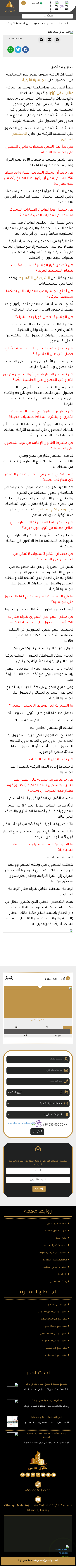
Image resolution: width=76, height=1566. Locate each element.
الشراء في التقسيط (34, 278)
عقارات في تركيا (61, 93)
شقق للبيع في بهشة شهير (54, 1334)
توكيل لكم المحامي (52, 510)
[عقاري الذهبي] (38, 1001)
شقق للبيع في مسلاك (56, 1355)
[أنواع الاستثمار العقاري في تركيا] (12, 1422)
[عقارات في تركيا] (53, 1475)
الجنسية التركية (34, 80)
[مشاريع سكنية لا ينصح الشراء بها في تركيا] (12, 1389)
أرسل (36, 1132)
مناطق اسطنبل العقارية (55, 1260)
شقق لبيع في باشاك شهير (54, 1319)
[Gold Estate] (9, 5)
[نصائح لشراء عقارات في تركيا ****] (12, 1405)
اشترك (37, 1189)
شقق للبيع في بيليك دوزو (55, 1341)
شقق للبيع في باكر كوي (56, 1326)
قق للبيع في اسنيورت (57, 1305)
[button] (11, 979)
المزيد (59, 1036)
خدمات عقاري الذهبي (57, 1224)
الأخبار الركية (62, 1238)
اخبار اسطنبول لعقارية (56, 1231)
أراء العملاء (62, 1274)
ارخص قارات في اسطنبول (55, 1267)
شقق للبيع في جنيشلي (56, 1348)
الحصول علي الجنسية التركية (53, 1253)
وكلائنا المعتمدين (58, 1282)
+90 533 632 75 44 (55, 1125)
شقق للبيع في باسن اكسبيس (53, 1312)
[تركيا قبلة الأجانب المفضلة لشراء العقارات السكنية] (12, 1438)
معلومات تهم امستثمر (56, 1245)
